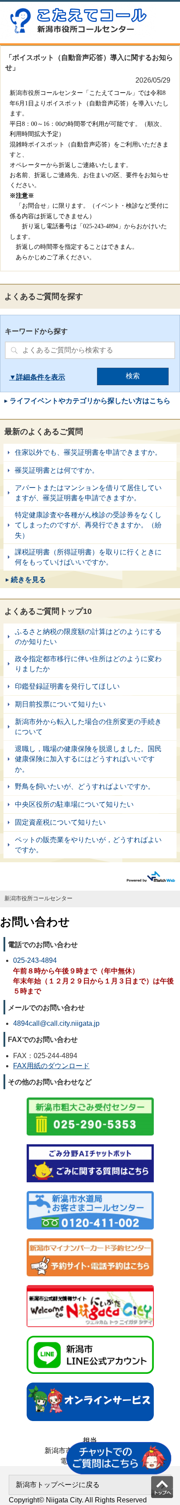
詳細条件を (33, 377)
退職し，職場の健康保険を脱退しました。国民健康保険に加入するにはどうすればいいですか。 (90, 759)
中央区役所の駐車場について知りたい (90, 804)
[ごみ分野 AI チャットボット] (90, 1145)
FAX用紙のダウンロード (51, 1066)
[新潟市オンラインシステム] (90, 1383)
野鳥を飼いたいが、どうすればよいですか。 (90, 786)
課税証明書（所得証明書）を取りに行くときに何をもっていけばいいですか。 (90, 557)
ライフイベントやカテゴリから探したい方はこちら (90, 400)
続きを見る (28, 579)
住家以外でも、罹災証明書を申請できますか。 (90, 452)
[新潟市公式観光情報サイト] (90, 1285)
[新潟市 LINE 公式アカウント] (90, 1336)
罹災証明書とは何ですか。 (90, 470)
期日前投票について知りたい (90, 704)
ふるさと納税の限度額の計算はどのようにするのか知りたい (90, 637)
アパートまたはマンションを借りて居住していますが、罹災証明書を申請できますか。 (90, 493)
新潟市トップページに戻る (58, 1484)
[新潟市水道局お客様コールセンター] (90, 1191)
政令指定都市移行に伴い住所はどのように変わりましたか (90, 664)
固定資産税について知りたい (90, 822)
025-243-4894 (35, 960)
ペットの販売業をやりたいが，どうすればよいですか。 (90, 845)
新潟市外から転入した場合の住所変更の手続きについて (90, 727)
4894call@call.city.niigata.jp (56, 1023)
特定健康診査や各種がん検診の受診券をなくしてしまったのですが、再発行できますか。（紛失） (90, 525)
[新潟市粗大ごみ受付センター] (90, 1098)
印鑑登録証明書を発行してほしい (90, 686)
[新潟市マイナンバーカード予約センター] (90, 1239)
